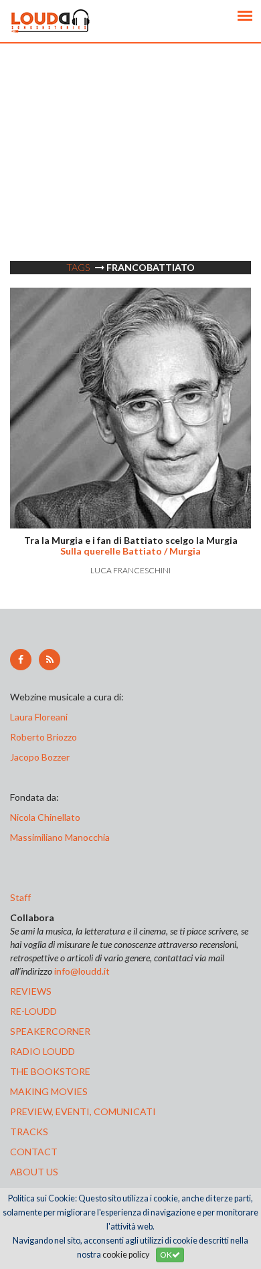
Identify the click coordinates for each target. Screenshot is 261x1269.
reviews (31, 991)
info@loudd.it (82, 971)
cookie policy (125, 1255)
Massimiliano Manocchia (60, 837)
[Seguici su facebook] (20, 659)
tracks (29, 1131)
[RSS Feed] (49, 659)
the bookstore (50, 1071)
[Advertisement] (130, 173)
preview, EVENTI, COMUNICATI (83, 1111)
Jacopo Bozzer (40, 757)
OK (166, 1255)
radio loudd (42, 1051)
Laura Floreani (41, 716)
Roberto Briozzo (43, 737)
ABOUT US (34, 1171)
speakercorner (50, 1031)
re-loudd (33, 1011)
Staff (20, 897)
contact (34, 1151)
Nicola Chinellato (45, 817)
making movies (49, 1091)
